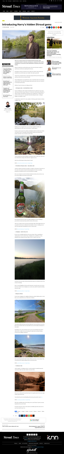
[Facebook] (49, 1)
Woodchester (17, 412)
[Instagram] (53, 1)
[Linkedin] (55, 1)
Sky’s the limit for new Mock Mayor (7, 96)
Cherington (23, 411)
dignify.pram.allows (20, 290)
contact (26, 438)
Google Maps (30, 163)
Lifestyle (3, 20)
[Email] (61, 27)
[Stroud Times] (11, 6)
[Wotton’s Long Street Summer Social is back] (49, 75)
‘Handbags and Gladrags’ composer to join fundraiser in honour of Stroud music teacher (7, 90)
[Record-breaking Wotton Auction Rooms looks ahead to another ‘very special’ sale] (49, 62)
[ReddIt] (59, 27)
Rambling (27, 411)
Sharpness (35, 411)
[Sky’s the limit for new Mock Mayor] (49, 69)
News (4, 67)
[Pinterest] (54, 27)
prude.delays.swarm (20, 363)
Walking (43, 411)
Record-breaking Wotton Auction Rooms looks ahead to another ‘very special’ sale (56, 63)
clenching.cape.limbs (21, 399)
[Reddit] (57, 1)
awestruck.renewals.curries (22, 163)
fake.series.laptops (20, 229)
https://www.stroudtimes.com (8, 110)
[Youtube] (61, 1)
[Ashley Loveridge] (8, 104)
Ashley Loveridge (7, 108)
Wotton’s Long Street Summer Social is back (7, 77)
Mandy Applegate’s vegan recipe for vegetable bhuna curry (37, 427)
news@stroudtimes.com (32, 441)
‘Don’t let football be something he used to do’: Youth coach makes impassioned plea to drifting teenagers (7, 71)
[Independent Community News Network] (53, 437)
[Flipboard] (51, 1)
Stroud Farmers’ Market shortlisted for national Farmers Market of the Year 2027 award (7, 83)
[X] (59, 1)
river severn (31, 411)
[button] (60, 11)
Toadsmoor (39, 411)
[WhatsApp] (56, 27)
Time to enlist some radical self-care (10, 426)
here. (42, 397)
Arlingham (19, 411)
